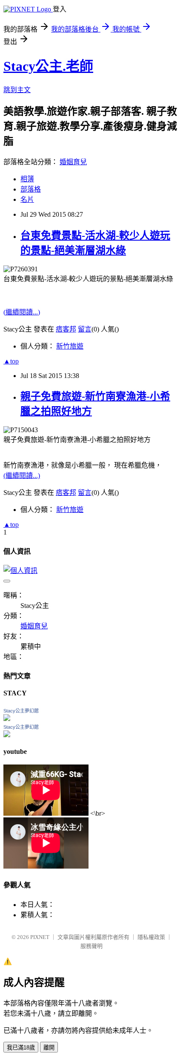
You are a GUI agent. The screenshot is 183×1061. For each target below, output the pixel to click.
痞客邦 (66, 329)
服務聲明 (91, 946)
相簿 (27, 179)
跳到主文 (17, 89)
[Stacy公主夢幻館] (6, 718)
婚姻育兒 (73, 162)
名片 (27, 199)
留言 (85, 329)
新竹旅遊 (69, 346)
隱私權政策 (151, 937)
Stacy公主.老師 (48, 66)
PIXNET (39, 937)
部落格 (30, 189)
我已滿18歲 (21, 1047)
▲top (11, 361)
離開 (48, 1047)
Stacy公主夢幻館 (21, 710)
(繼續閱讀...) (21, 312)
